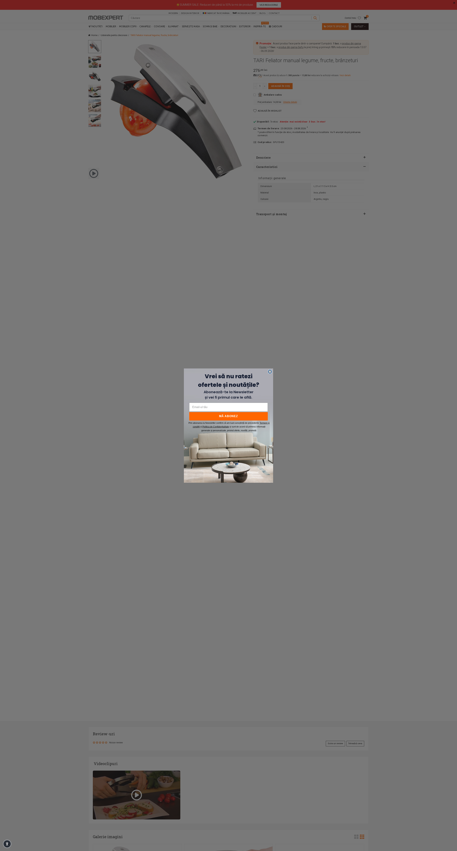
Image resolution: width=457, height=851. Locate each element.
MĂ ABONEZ (228, 416)
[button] (7, 844)
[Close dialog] (270, 371)
